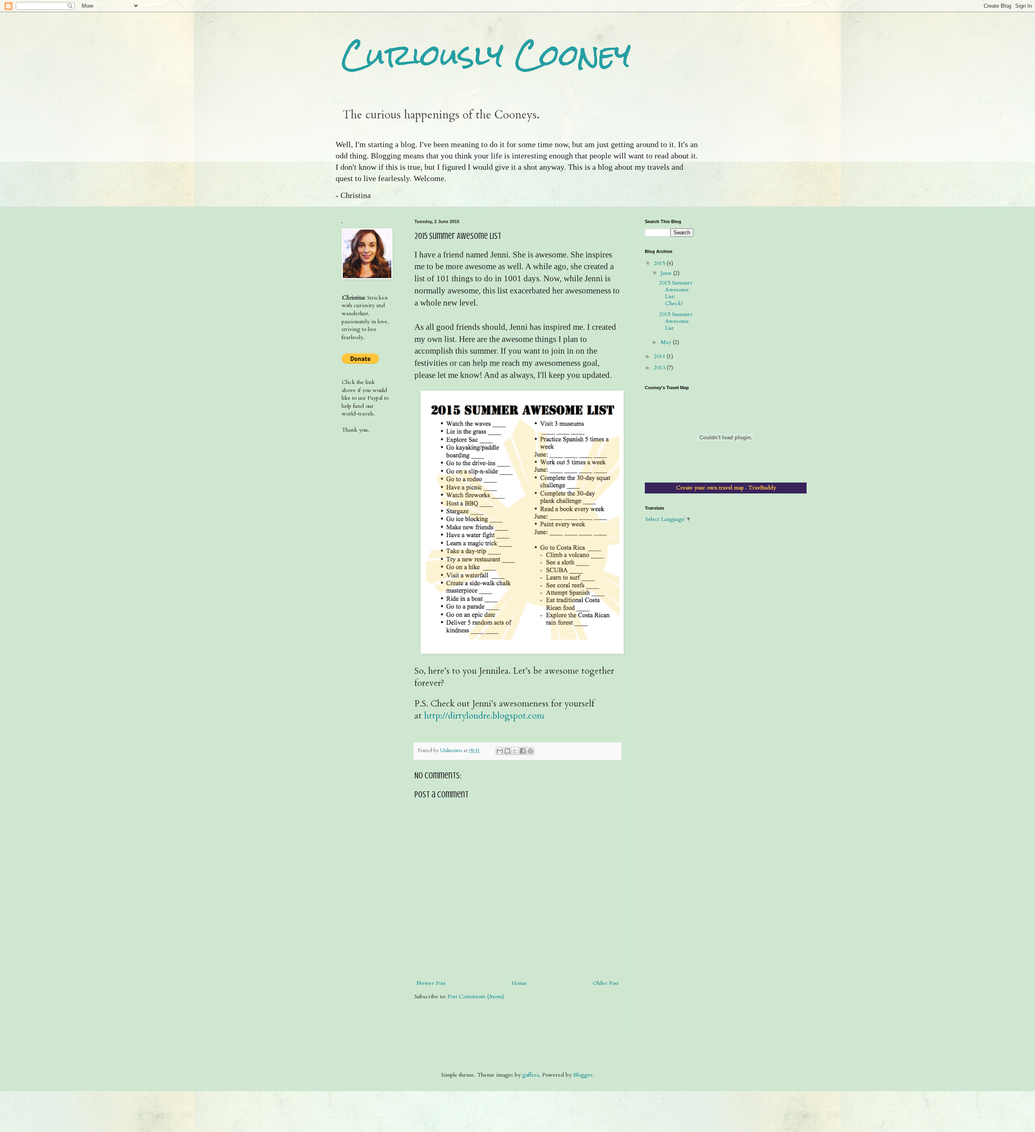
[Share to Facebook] (523, 751)
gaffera (530, 1075)
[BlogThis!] (507, 751)
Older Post (606, 983)
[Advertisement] (367, 471)
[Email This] (500, 751)
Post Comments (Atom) (476, 996)
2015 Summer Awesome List (676, 321)
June (667, 273)
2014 (660, 356)
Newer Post (431, 983)
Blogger (583, 1075)
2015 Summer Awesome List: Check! (676, 293)
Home (519, 983)
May (667, 342)
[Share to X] (515, 751)
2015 (660, 263)
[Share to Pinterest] (530, 751)
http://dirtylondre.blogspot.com (484, 716)
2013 (660, 367)
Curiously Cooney (486, 54)
